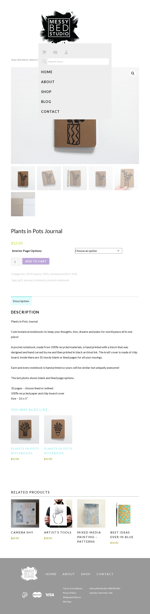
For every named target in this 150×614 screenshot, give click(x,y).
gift (20, 280)
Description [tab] (21, 301)
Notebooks (57, 274)
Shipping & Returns (72, 597)
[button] (133, 73)
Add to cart (35, 261)
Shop (46, 92)
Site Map (67, 601)
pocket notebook (58, 280)
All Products (23, 59)
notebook (40, 280)
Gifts (46, 274)
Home (47, 72)
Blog (46, 102)
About (48, 82)
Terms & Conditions (72, 588)
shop (13, 59)
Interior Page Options (27, 250)
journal (28, 280)
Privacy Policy (69, 592)
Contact (50, 112)
